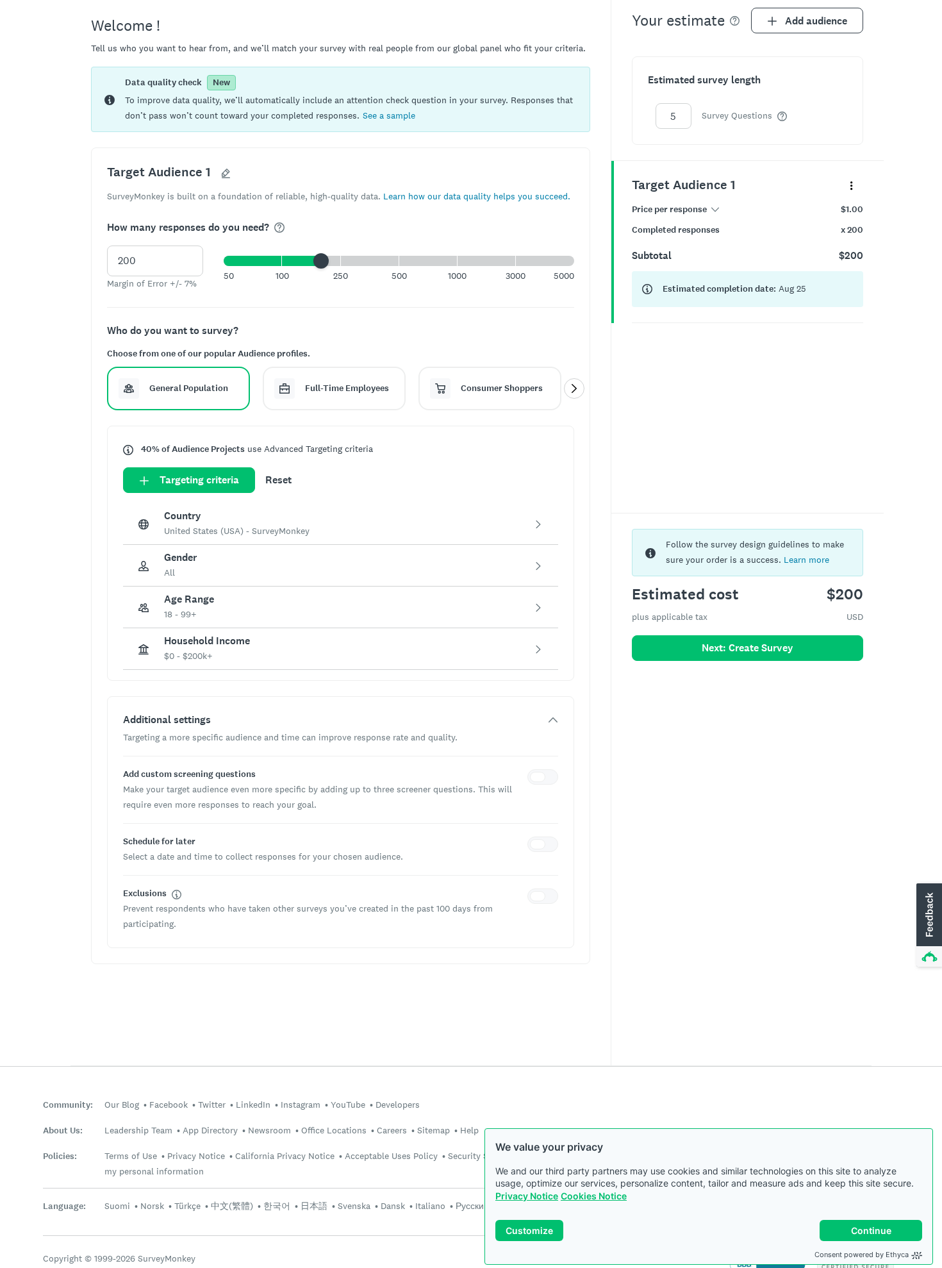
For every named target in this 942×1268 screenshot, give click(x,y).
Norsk (152, 1206)
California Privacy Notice (285, 1156)
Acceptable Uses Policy (391, 1156)
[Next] (574, 388)
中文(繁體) (232, 1206)
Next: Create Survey (747, 648)
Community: (68, 1105)
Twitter (212, 1104)
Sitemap (433, 1130)
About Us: (63, 1130)
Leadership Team (138, 1130)
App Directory (210, 1130)
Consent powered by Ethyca (861, 1254)
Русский (472, 1206)
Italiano (430, 1206)
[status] (340, 99)
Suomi (117, 1206)
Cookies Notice (594, 1195)
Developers (398, 1104)
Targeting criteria (199, 480)
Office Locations (334, 1130)
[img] (279, 227)
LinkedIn (253, 1104)
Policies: (60, 1156)
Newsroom (269, 1130)
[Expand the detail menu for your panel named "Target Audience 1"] (851, 185)
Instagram (300, 1104)
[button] (389, 115)
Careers (392, 1130)
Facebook (168, 1104)
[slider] (321, 261)
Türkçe (187, 1206)
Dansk (393, 1206)
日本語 (314, 1206)
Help (469, 1130)
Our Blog (121, 1104)
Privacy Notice (526, 1195)
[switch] (545, 779)
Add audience (816, 21)
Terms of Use (130, 1156)
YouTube (348, 1104)
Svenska (354, 1206)
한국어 (276, 1206)
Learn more (806, 559)
